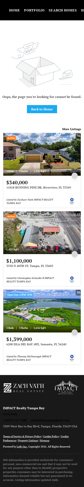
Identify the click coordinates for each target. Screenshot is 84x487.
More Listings (71, 129)
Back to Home (42, 109)
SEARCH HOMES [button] (63, 10)
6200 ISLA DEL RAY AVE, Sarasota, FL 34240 (36, 344)
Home (14, 10)
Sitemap (44, 440)
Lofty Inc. (22, 446)
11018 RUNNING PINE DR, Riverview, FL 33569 (38, 187)
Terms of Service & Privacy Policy (22, 436)
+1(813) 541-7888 (15, 420)
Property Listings (28, 440)
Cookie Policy (51, 436)
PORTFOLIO (34, 10)
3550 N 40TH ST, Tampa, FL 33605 (29, 266)
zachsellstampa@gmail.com (50, 420)
